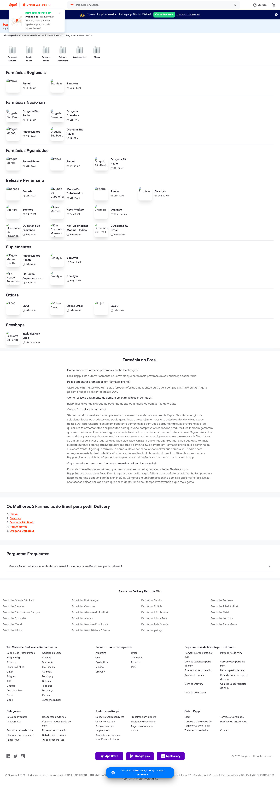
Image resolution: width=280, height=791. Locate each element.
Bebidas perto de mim (54, 735)
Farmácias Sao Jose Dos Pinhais (90, 624)
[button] (36, 4)
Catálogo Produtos (16, 717)
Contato (224, 730)
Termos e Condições (188, 14)
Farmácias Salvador (14, 606)
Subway (46, 657)
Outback (47, 671)
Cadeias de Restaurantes (20, 653)
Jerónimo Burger (51, 700)
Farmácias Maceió (13, 624)
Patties (46, 695)
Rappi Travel (13, 739)
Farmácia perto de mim (19, 730)
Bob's (9, 695)
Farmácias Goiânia (151, 606)
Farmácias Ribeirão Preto (225, 606)
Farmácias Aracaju (82, 618)
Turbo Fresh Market (53, 739)
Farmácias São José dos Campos (21, 612)
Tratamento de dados (196, 730)
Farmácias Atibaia (13, 630)
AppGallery (173, 756)
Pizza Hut (11, 662)
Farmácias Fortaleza (222, 600)
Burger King (13, 657)
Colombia (136, 657)
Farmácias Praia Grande (154, 624)
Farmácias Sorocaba (14, 618)
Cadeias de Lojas (52, 653)
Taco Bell (47, 685)
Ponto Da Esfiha (15, 667)
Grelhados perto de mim (198, 670)
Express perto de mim (54, 730)
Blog (187, 717)
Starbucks (47, 662)
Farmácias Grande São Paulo (19, 600)
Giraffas (10, 685)
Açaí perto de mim (195, 675)
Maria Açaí (48, 690)
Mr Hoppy (47, 676)
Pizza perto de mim (231, 653)
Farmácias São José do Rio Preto (90, 612)
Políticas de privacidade (233, 721)
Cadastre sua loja (105, 721)
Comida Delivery (194, 683)
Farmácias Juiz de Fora (154, 618)
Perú (133, 667)
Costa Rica (101, 662)
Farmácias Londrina (222, 618)
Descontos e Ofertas (54, 717)
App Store (111, 756)
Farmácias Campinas (83, 606)
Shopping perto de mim (19, 735)
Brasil (134, 653)
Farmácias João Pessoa (154, 612)
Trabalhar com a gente (143, 717)
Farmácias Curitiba (152, 600)
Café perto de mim (195, 692)
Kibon (9, 700)
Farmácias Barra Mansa (224, 624)
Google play (142, 756)
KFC (8, 681)
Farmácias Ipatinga (152, 630)
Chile (98, 657)
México (99, 667)
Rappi (5, 28)
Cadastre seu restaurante (109, 717)
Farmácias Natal (220, 612)
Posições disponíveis (143, 721)
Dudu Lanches (14, 690)
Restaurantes (13, 721)
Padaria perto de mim (232, 670)
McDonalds (48, 667)
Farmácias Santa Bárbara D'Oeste (91, 630)
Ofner (9, 671)
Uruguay (100, 671)
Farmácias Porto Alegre (85, 600)
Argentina (100, 653)
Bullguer (11, 676)
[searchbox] (152, 5)
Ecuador (135, 662)
